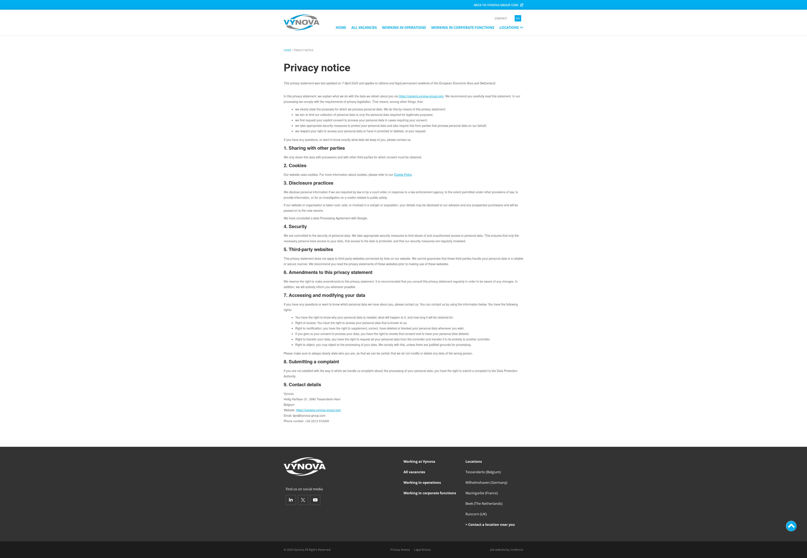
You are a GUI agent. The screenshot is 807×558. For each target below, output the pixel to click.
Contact (501, 18)
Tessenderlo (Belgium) (483, 472)
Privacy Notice (400, 549)
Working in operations (422, 482)
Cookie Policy (403, 174)
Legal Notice (422, 549)
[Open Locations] (521, 27)
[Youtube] (315, 500)
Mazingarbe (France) (481, 493)
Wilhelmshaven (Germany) (486, 482)
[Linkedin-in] (291, 500)
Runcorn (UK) (476, 514)
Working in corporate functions (430, 493)
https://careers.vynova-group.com (421, 96)
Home (287, 50)
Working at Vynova (419, 461)
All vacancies (414, 472)
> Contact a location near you (490, 524)
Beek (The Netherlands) (483, 503)
